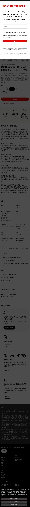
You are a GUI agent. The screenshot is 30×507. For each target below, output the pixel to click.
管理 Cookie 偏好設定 (14, 498)
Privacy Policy (9, 49)
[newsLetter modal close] (28, 3)
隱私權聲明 (3, 494)
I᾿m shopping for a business (15, 45)
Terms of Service (18, 49)
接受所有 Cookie (14, 504)
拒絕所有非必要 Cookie (14, 501)
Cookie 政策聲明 (10, 494)
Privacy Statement (12, 35)
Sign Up (15, 41)
